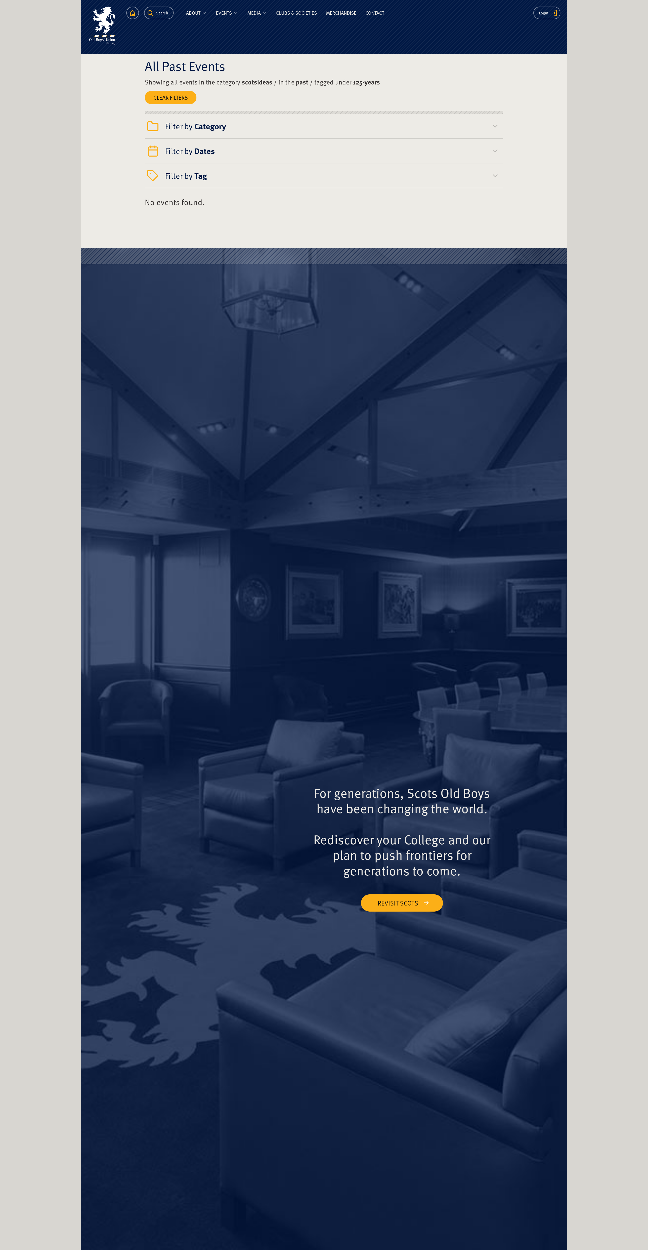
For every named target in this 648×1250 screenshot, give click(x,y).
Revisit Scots (398, 903)
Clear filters (170, 97)
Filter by (195, 126)
